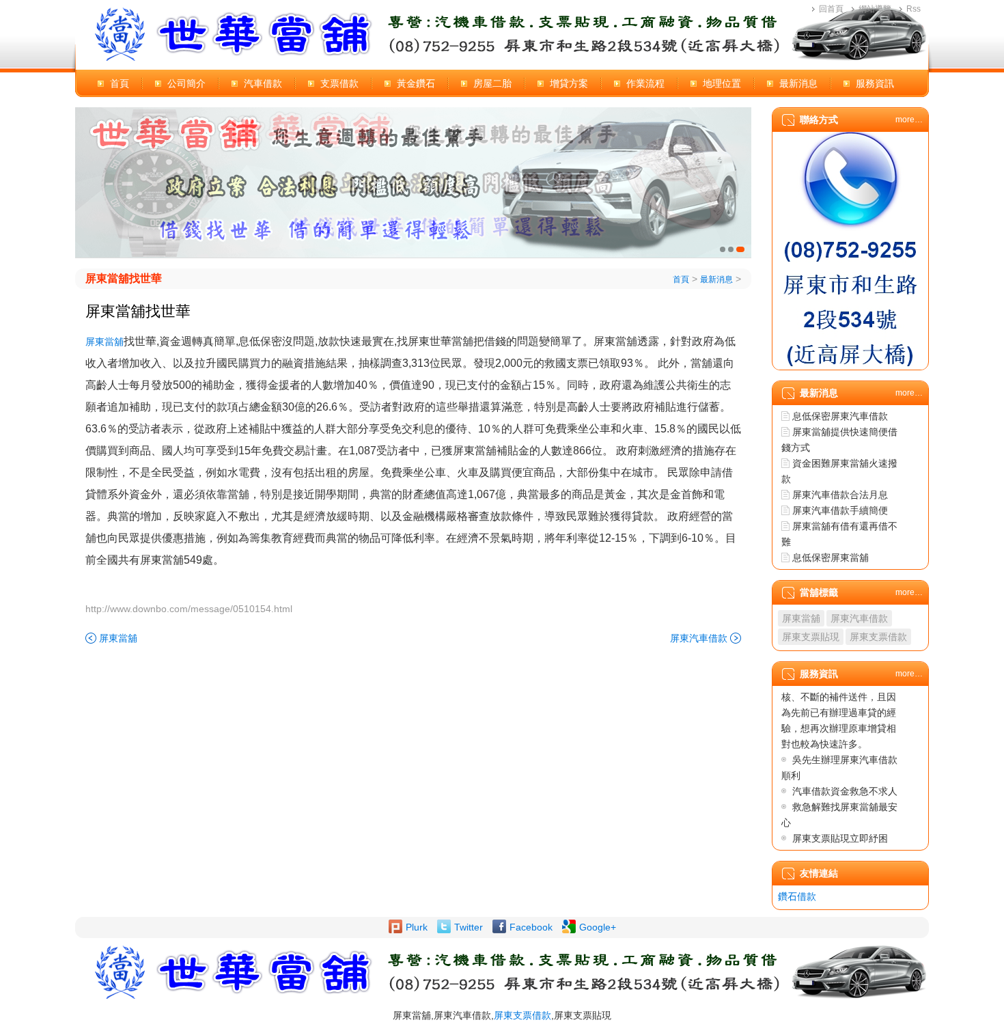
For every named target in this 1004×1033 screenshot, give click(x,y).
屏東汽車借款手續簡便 (840, 510)
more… (909, 119)
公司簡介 (186, 83)
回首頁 (831, 9)
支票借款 (339, 83)
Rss (913, 9)
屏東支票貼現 (810, 636)
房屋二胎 (492, 83)
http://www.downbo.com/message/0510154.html (188, 608)
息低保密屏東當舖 (830, 557)
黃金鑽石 (416, 83)
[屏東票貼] (413, 182)
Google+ (597, 927)
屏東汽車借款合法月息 (840, 494)
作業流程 (645, 83)
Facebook (531, 927)
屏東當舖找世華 (123, 278)
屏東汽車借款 (698, 638)
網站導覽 (875, 9)
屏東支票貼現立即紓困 (840, 838)
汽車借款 (263, 83)
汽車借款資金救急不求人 (844, 791)
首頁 (119, 83)
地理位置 (722, 83)
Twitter (468, 927)
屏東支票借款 (878, 636)
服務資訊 (875, 83)
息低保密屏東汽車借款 (840, 416)
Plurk (417, 927)
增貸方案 (569, 83)
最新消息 (798, 83)
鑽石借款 (797, 896)
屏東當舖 (104, 341)
